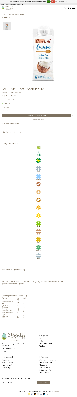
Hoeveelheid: (5, 107)
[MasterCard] (35, 394)
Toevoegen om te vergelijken (11, 123)
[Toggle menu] (73, 8)
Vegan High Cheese (46, 343)
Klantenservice (44, 367)
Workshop (43, 346)
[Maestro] (44, 394)
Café (41, 341)
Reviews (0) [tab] (18, 132)
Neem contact (7, 365)
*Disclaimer (43, 365)
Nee (53, 1)
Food (41, 338)
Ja (48, 1)
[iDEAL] (29, 394)
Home (3, 14)
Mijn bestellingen (7, 362)
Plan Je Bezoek (44, 373)
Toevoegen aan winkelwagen (36, 115)
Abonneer (43, 382)
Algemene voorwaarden (47, 360)
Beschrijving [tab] (7, 132)
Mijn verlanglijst (7, 367)
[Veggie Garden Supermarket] (7, 8)
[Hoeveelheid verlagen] (3, 110)
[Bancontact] (41, 394)
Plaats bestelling (38, 119)
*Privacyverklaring (45, 362)
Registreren (6, 360)
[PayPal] (32, 394)
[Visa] (38, 394)
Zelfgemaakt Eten (45, 370)
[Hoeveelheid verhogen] (7, 110)
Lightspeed (56, 391)
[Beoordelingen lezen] (8, 99)
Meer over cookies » (61, 1)
